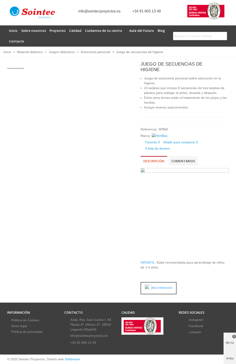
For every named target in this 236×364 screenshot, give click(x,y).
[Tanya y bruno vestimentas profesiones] (218, 64)
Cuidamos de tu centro (103, 30)
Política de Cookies (25, 320)
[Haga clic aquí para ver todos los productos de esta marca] (160, 135)
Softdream (72, 359)
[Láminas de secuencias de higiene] (225, 64)
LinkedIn (194, 332)
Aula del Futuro (141, 30)
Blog (161, 30)
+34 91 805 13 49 (146, 11)
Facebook (195, 326)
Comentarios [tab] (183, 161)
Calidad (75, 30)
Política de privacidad (26, 332)
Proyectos (57, 30)
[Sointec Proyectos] (32, 12)
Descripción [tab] (153, 161)
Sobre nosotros (33, 30)
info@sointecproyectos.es (99, 11)
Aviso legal (19, 326)
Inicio (13, 30)
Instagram (196, 320)
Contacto (16, 41)
